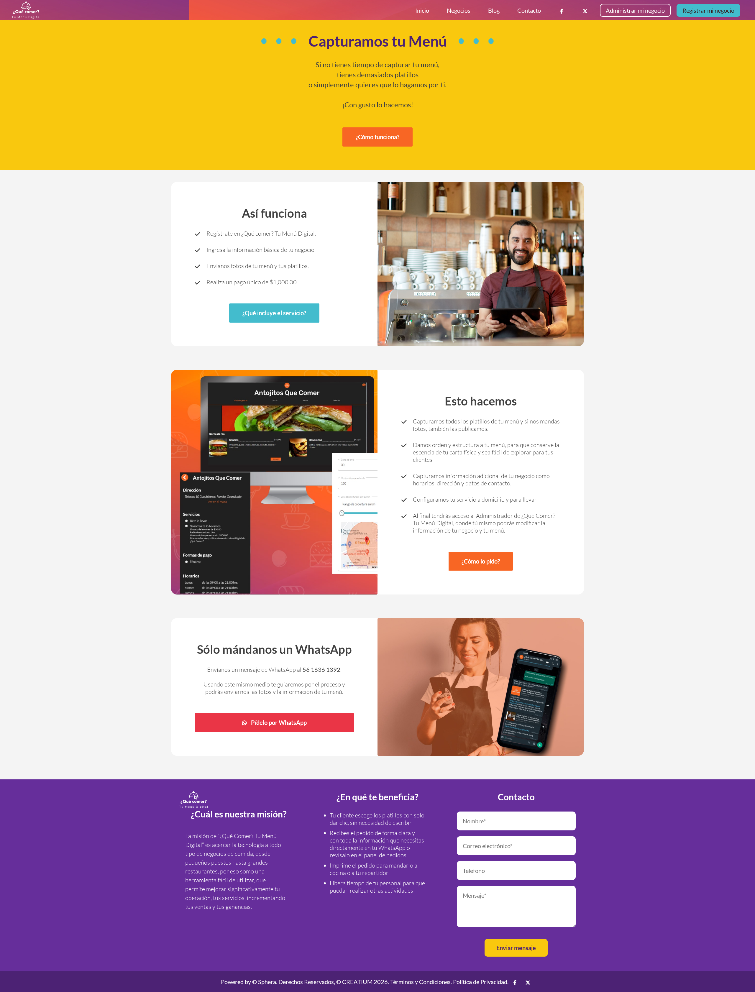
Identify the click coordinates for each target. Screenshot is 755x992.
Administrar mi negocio (635, 10)
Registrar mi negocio (708, 10)
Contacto (529, 10)
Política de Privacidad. (480, 981)
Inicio (422, 10)
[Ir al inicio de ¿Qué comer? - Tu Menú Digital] (193, 799)
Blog (494, 10)
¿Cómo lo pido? (481, 561)
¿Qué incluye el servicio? (274, 312)
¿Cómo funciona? (377, 136)
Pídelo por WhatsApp (279, 722)
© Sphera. (264, 981)
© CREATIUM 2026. (362, 981)
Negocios (458, 10)
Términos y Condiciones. (421, 981)
